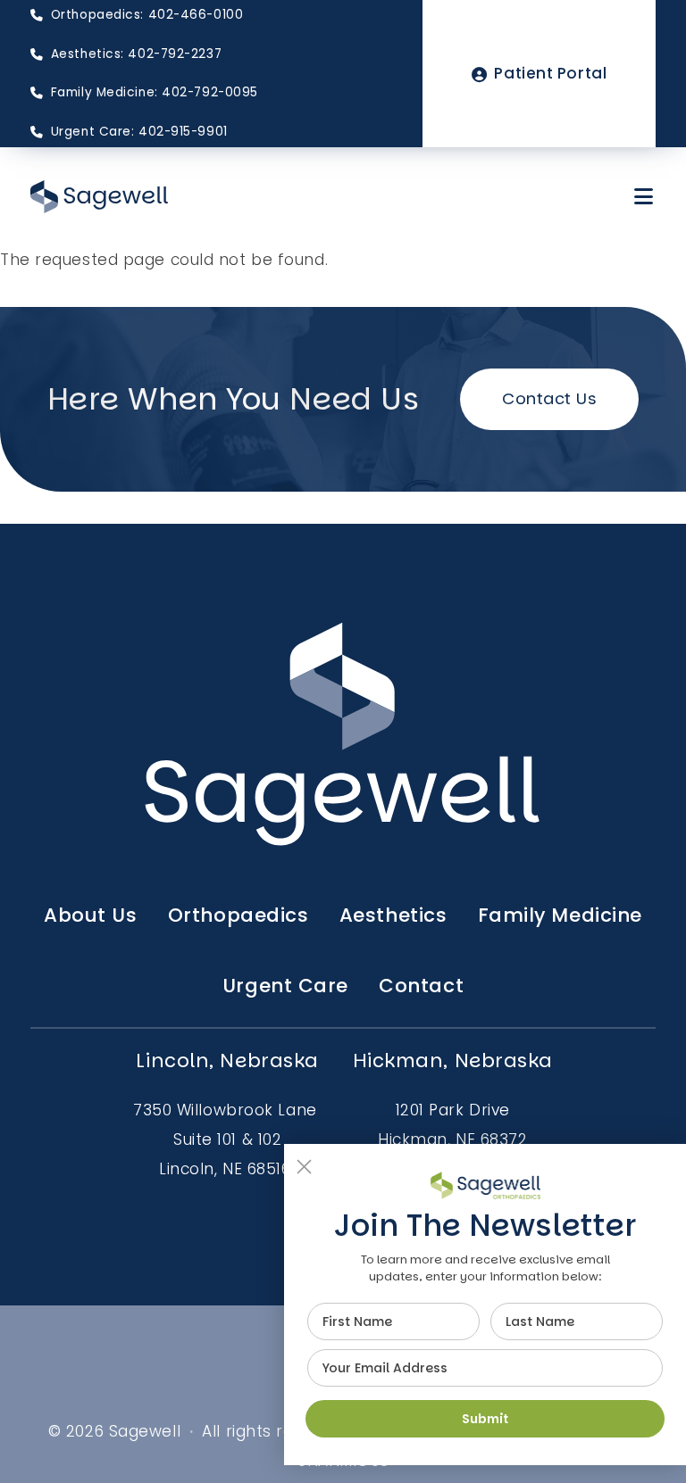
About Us (90, 915)
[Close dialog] (304, 1166)
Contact (421, 985)
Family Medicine (560, 915)
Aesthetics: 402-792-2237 (136, 54)
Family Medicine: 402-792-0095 (154, 92)
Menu (645, 196)
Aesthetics (393, 915)
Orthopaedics (238, 915)
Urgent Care (285, 985)
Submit (485, 1419)
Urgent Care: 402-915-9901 (139, 131)
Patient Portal (550, 73)
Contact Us (550, 398)
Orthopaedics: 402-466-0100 (147, 14)
